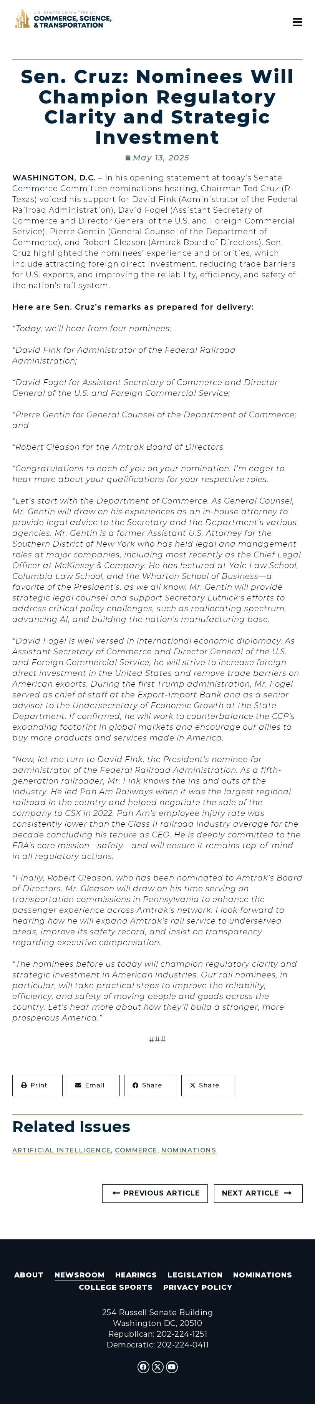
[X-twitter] (158, 1367)
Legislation (195, 1275)
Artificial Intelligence (61, 1150)
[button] (37, 1085)
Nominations (189, 1150)
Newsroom (80, 1275)
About (29, 1275)
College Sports (116, 1287)
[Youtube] (172, 1367)
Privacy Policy (197, 1287)
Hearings (136, 1275)
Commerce (136, 1150)
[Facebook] (144, 1367)
